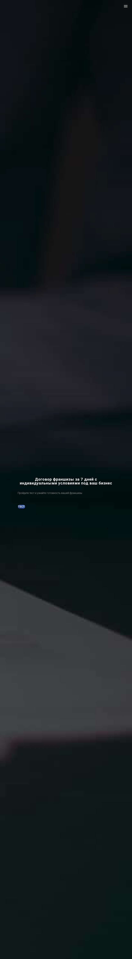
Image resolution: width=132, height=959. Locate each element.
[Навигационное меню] (125, 6)
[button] (21, 506)
